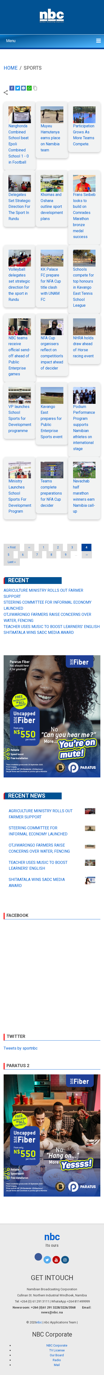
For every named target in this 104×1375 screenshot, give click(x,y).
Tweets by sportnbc (20, 1048)
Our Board (57, 1355)
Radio (57, 1360)
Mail (57, 1365)
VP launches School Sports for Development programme (19, 418)
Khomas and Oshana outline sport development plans (52, 206)
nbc (52, 1237)
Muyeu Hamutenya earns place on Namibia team (50, 138)
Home (11, 68)
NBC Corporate (56, 1345)
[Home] (52, 15)
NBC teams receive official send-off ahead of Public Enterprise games (19, 356)
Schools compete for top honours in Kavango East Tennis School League (83, 287)
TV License (57, 1350)
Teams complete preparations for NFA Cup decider (51, 493)
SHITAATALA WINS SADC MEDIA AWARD (39, 632)
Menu (10, 40)
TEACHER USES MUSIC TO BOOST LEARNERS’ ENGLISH (52, 626)
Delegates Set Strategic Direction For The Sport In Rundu (19, 206)
